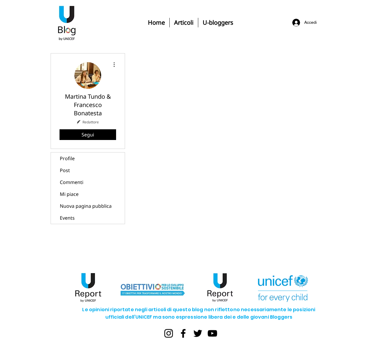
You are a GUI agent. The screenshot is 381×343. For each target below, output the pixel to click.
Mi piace (69, 194)
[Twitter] (198, 333)
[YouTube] (212, 333)
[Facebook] (183, 333)
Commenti (71, 182)
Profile (67, 158)
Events (67, 218)
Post (65, 170)
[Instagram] (168, 333)
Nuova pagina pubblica (86, 206)
